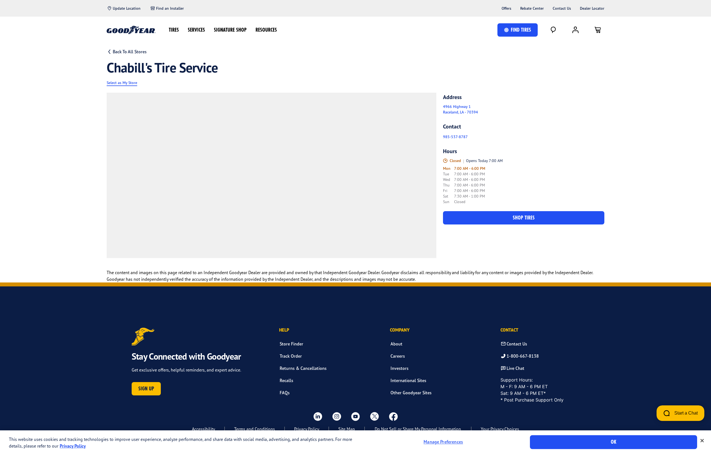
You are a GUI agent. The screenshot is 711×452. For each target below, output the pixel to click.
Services (196, 30)
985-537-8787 (455, 136)
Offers (506, 8)
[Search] (553, 30)
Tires (174, 30)
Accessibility (203, 429)
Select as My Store (122, 82)
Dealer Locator (592, 8)
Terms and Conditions (254, 429)
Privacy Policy (306, 429)
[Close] (702, 441)
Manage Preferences (443, 442)
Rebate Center (532, 8)
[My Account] (575, 30)
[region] (355, 441)
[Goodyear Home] (131, 30)
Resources (266, 30)
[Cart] (597, 30)
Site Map (346, 429)
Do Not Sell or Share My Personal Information (418, 429)
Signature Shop (230, 30)
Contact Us (562, 8)
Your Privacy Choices (500, 429)
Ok (613, 442)
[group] (271, 175)
